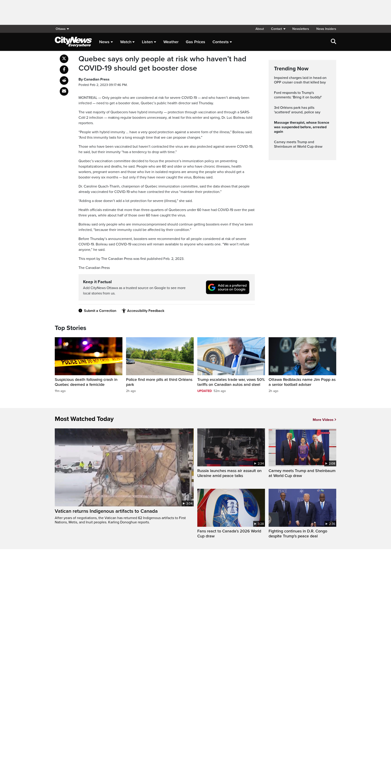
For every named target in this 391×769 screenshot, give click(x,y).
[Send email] (64, 91)
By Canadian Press (94, 79)
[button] (278, 29)
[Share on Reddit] (64, 80)
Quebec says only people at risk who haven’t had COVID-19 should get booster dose (162, 64)
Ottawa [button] (60, 29)
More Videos (323, 420)
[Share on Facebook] (64, 69)
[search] (333, 42)
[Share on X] (64, 59)
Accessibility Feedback (145, 311)
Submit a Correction (100, 311)
